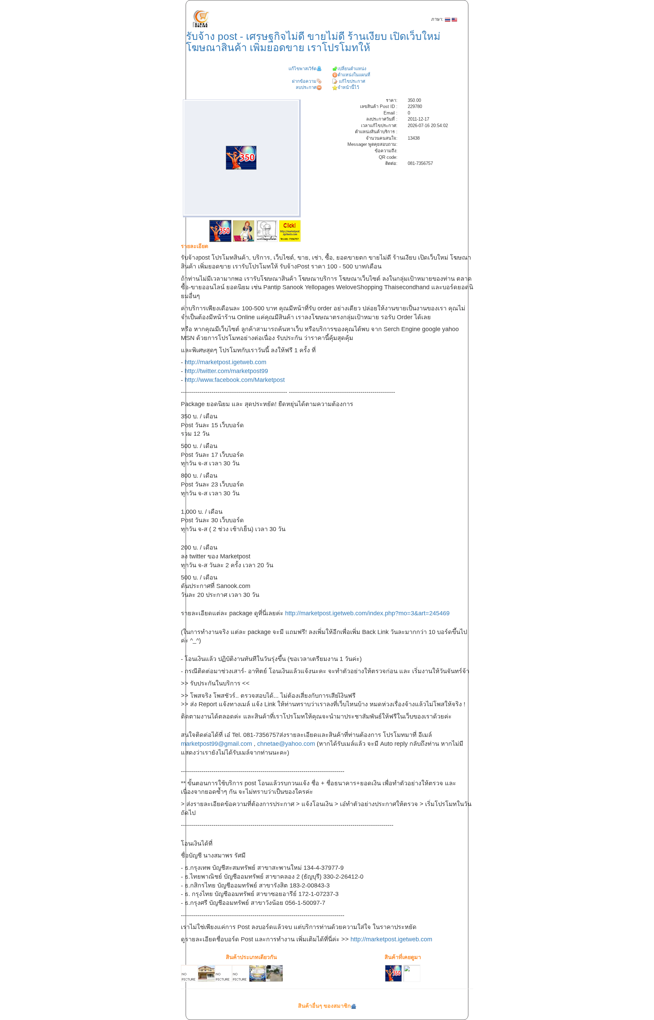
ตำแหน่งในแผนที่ (354, 74)
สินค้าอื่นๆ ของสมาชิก (324, 1006)
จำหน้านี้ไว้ (348, 87)
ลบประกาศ (306, 87)
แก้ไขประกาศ (351, 81)
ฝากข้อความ (304, 81)
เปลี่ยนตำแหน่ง (352, 68)
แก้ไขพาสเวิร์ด (302, 68)
